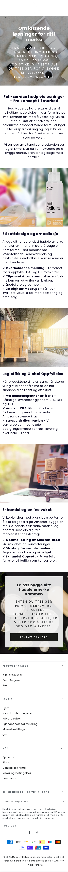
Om (4, 735)
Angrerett (59, 861)
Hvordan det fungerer (17, 713)
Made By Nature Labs (23, 857)
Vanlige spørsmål (14, 768)
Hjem (5, 708)
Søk (4, 685)
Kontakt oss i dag (34, 637)
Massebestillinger (14, 729)
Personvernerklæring (15, 861)
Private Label (11, 718)
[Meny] (4, 8)
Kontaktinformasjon (40, 861)
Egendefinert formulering (19, 724)
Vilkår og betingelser (16, 773)
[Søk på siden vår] (63, 8)
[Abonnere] (64, 802)
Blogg (6, 762)
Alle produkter (12, 675)
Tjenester (9, 757)
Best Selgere (11, 680)
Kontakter (9, 778)
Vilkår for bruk (35, 865)
